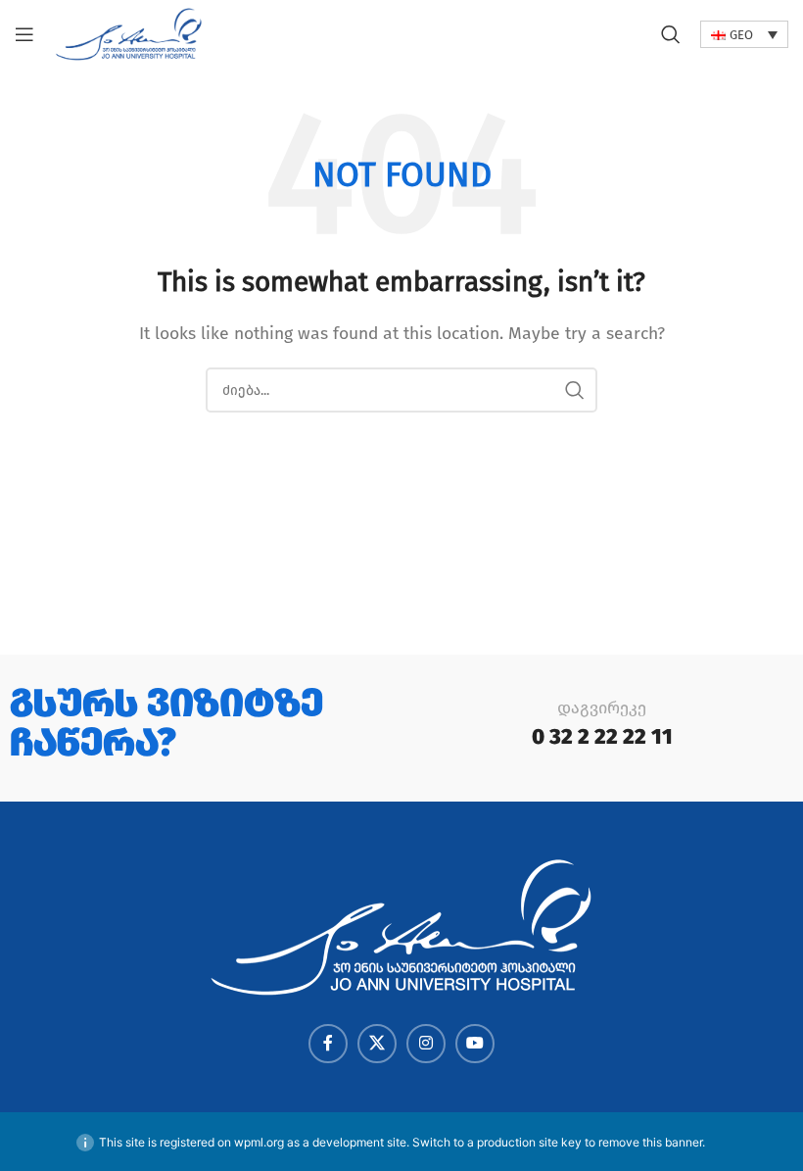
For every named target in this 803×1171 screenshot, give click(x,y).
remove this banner (650, 1142)
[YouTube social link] (475, 1043)
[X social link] (377, 1043)
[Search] (670, 34)
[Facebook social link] (328, 1043)
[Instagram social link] (426, 1043)
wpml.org (259, 1142)
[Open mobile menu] (24, 34)
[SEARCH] (574, 390)
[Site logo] (129, 33)
